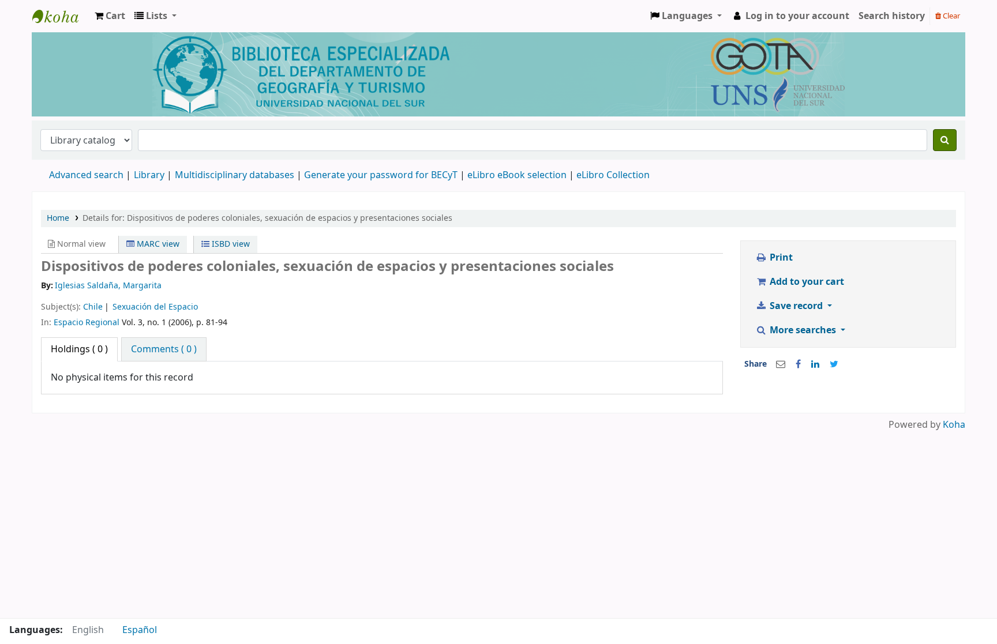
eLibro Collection (613, 175)
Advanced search (86, 175)
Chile (93, 307)
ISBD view (229, 244)
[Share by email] (780, 364)
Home (58, 218)
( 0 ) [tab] (79, 349)
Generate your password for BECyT (381, 175)
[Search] (945, 140)
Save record (796, 306)
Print (780, 258)
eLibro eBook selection (518, 175)
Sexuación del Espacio (155, 307)
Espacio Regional (86, 323)
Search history (892, 16)
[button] (110, 16)
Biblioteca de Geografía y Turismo (61, 16)
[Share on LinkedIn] (815, 364)
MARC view (156, 244)
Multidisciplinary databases (236, 175)
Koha (954, 425)
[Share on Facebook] (798, 364)
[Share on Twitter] (834, 364)
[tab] (164, 349)
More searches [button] (802, 330)
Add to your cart (805, 282)
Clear (950, 15)
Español (139, 630)
